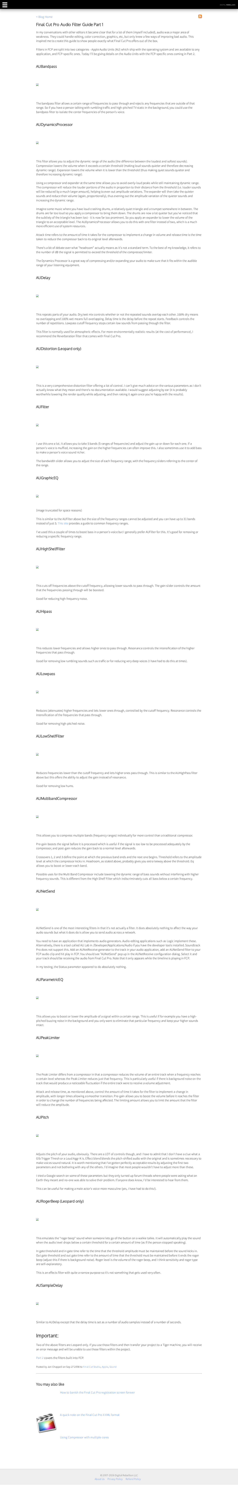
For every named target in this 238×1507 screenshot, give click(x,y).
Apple (105, 1366)
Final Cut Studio (92, 1366)
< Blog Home (44, 17)
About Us (99, 1479)
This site (63, 523)
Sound (113, 1366)
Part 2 (40, 1358)
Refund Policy (133, 1479)
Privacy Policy (115, 1479)
